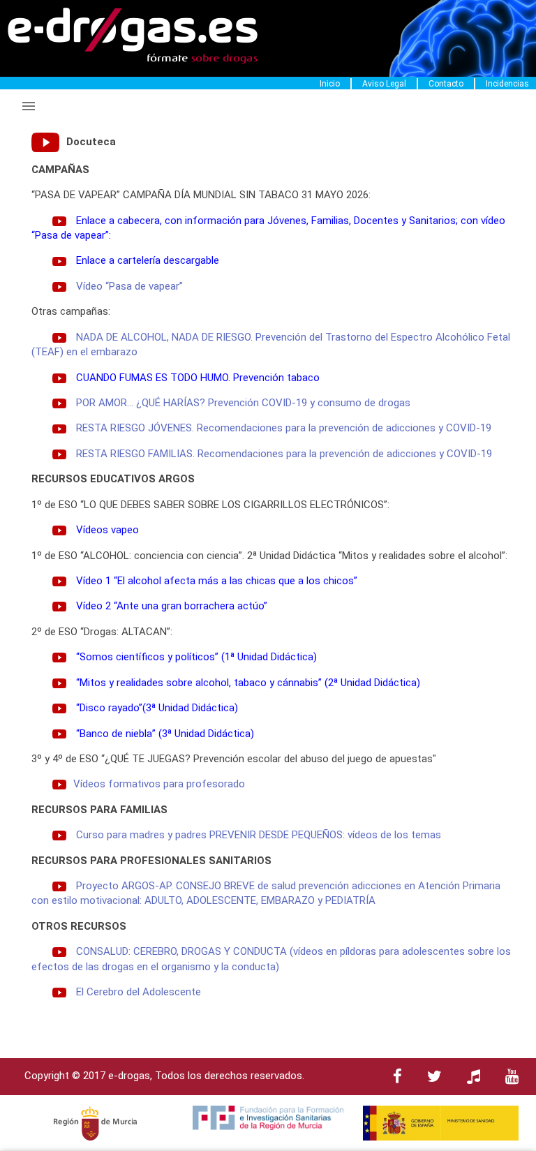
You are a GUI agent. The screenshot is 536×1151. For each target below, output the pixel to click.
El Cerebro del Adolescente (138, 992)
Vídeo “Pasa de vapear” (129, 286)
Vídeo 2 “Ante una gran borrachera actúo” (171, 606)
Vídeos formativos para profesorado (159, 784)
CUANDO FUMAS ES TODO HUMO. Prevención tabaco (198, 377)
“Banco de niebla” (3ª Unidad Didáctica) (165, 733)
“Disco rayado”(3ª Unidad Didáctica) (157, 707)
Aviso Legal (384, 84)
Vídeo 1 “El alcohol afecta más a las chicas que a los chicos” (216, 580)
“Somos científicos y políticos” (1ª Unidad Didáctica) (196, 657)
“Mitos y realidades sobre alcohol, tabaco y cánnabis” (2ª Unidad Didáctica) (248, 682)
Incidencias (507, 84)
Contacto (446, 84)
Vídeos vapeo (107, 529)
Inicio (330, 84)
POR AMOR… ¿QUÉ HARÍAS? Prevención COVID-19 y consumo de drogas (243, 402)
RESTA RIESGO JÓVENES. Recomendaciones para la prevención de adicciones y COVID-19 (283, 428)
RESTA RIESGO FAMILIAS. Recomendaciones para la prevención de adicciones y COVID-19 (284, 453)
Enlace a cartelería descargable (147, 260)
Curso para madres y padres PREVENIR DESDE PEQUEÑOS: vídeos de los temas (258, 835)
